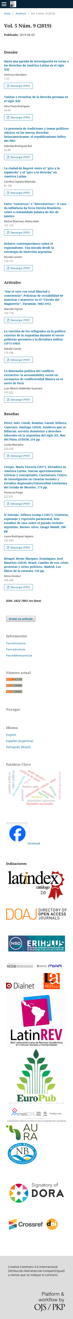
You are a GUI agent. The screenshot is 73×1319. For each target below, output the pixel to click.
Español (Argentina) (19, 741)
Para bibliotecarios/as (19, 655)
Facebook (34, 843)
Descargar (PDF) (20, 86)
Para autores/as (15, 649)
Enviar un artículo (21, 619)
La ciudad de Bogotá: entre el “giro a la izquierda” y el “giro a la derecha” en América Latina (32, 172)
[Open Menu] (4, 4)
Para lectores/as (16, 643)
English (11, 735)
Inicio (7, 13)
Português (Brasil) (18, 747)
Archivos (21, 13)
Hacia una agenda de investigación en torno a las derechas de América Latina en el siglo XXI (36, 65)
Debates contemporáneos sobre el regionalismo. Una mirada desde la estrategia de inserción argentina (29, 248)
